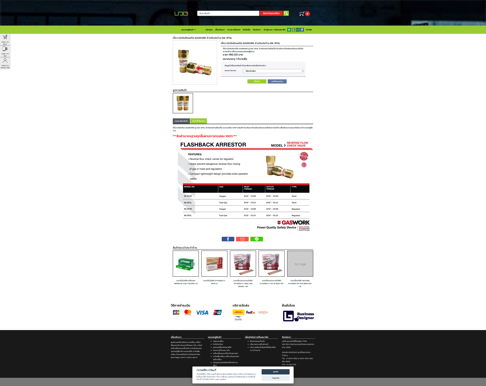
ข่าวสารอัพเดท (233, 29)
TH (307, 29)
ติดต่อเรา (257, 29)
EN (310, 29)
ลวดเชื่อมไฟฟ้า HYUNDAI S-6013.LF (214, 282)
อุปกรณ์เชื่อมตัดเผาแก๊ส (222, 347)
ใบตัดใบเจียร (218, 344)
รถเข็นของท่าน (277, 81)
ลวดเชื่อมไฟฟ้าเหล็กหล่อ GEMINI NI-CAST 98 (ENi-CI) (186, 282)
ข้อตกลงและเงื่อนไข (257, 341)
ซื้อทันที (257, 81)
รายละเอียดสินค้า (181, 121)
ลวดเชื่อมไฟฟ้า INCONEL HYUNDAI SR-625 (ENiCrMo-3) (300, 283)
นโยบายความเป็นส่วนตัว (259, 344)
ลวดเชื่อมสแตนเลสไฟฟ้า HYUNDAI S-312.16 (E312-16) (271, 282)
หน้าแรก (209, 29)
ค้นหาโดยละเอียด (271, 13)
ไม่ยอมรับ (275, 378)
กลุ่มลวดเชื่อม (218, 341)
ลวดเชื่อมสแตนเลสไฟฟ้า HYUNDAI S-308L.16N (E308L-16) (243, 283)
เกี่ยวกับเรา (220, 29)
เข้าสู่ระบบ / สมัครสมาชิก (275, 29)
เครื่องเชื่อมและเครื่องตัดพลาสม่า (225, 353)
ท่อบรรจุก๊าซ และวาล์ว (221, 350)
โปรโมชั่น (246, 29)
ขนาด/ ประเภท (230, 70)
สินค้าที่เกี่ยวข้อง (198, 121)
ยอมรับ (275, 372)
